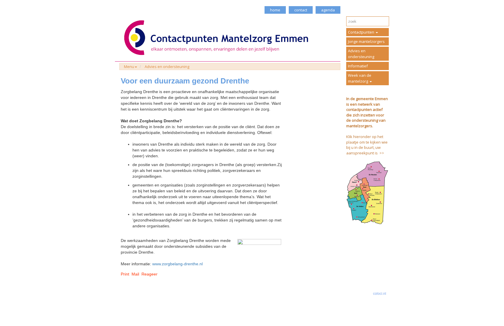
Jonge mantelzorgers (366, 41)
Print (125, 274)
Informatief (358, 66)
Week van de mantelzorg (359, 78)
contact (300, 10)
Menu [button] (129, 66)
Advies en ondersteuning (167, 66)
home (275, 10)
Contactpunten (361, 32)
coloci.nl (379, 294)
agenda (328, 10)
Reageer (149, 274)
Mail (135, 274)
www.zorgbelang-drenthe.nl (177, 264)
